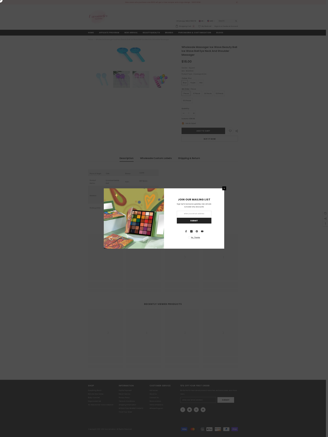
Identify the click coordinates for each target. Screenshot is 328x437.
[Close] (224, 188)
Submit (194, 220)
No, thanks (195, 237)
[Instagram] (191, 231)
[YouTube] (202, 231)
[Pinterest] (196, 231)
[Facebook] (186, 231)
